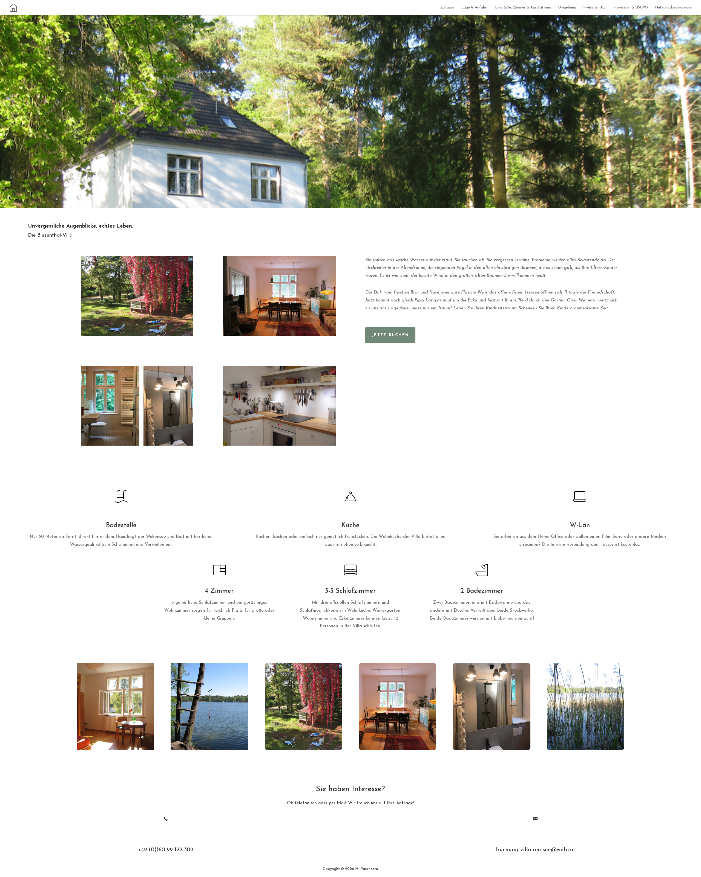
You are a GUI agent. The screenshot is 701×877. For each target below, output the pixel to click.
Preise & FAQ (594, 7)
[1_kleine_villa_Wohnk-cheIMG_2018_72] (279, 335)
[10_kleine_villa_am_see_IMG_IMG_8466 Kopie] (137, 335)
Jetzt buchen (390, 335)
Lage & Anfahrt (474, 7)
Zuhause (447, 7)
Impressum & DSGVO (630, 7)
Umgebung (567, 7)
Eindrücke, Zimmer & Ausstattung (523, 7)
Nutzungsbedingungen (673, 7)
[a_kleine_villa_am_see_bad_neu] (137, 445)
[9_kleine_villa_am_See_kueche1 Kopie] (279, 445)
